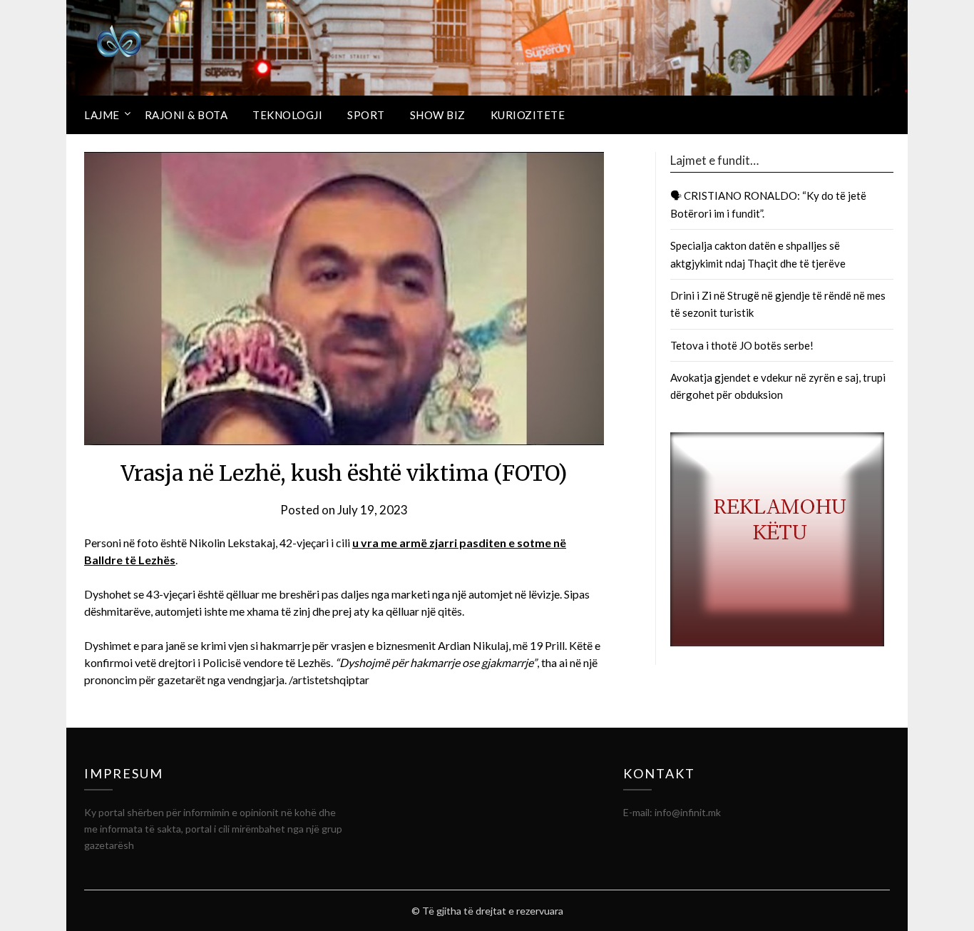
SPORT (366, 114)
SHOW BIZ (438, 114)
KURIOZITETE (528, 114)
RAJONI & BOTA (186, 114)
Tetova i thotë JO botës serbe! (742, 345)
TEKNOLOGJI (287, 114)
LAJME (102, 114)
